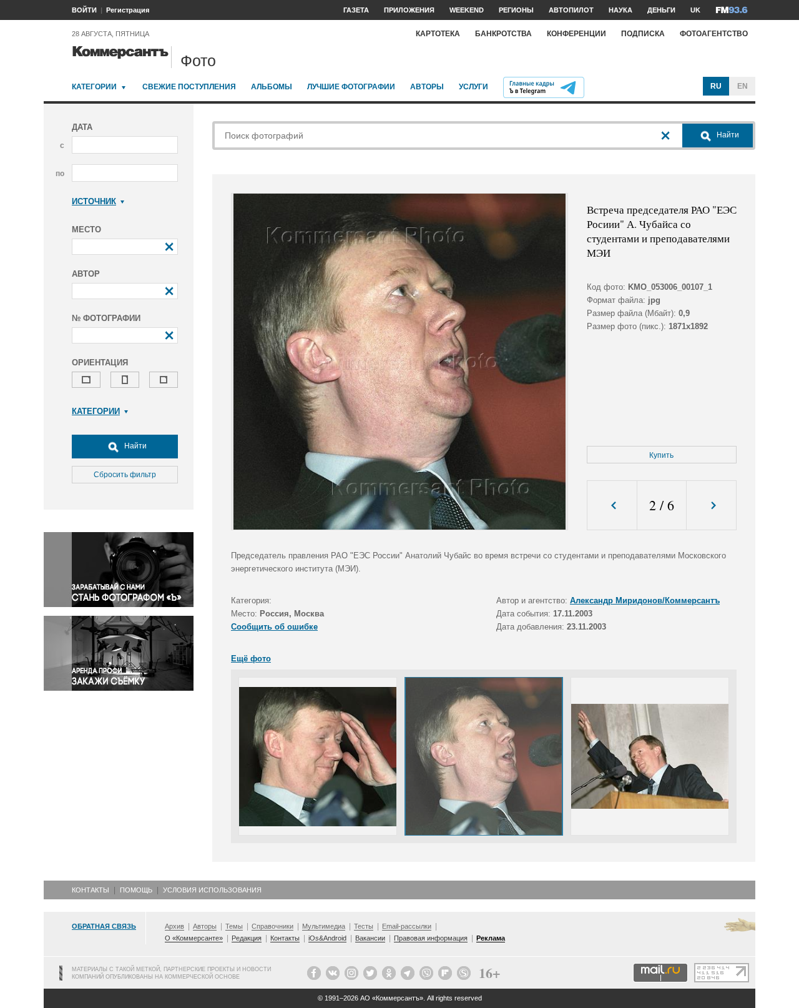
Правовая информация (431, 938)
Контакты (90, 890)
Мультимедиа (323, 926)
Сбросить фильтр (125, 474)
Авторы (427, 86)
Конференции (576, 33)
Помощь (136, 890)
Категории (94, 86)
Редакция (247, 938)
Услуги (473, 86)
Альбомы (271, 86)
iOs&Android (327, 938)
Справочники (272, 926)
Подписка (643, 33)
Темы (234, 926)
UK (695, 10)
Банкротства (503, 33)
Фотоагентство (714, 33)
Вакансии (370, 938)
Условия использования (212, 890)
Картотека (438, 33)
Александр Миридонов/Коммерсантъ (645, 600)
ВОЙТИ (84, 10)
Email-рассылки (406, 926)
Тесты (363, 926)
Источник (94, 201)
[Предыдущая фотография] (612, 505)
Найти (134, 446)
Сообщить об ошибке (274, 626)
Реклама (490, 938)
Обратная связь (104, 926)
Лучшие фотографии (351, 86)
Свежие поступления (189, 86)
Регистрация (127, 10)
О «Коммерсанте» (194, 938)
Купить (661, 455)
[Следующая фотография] (711, 505)
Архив (174, 926)
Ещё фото (251, 658)
